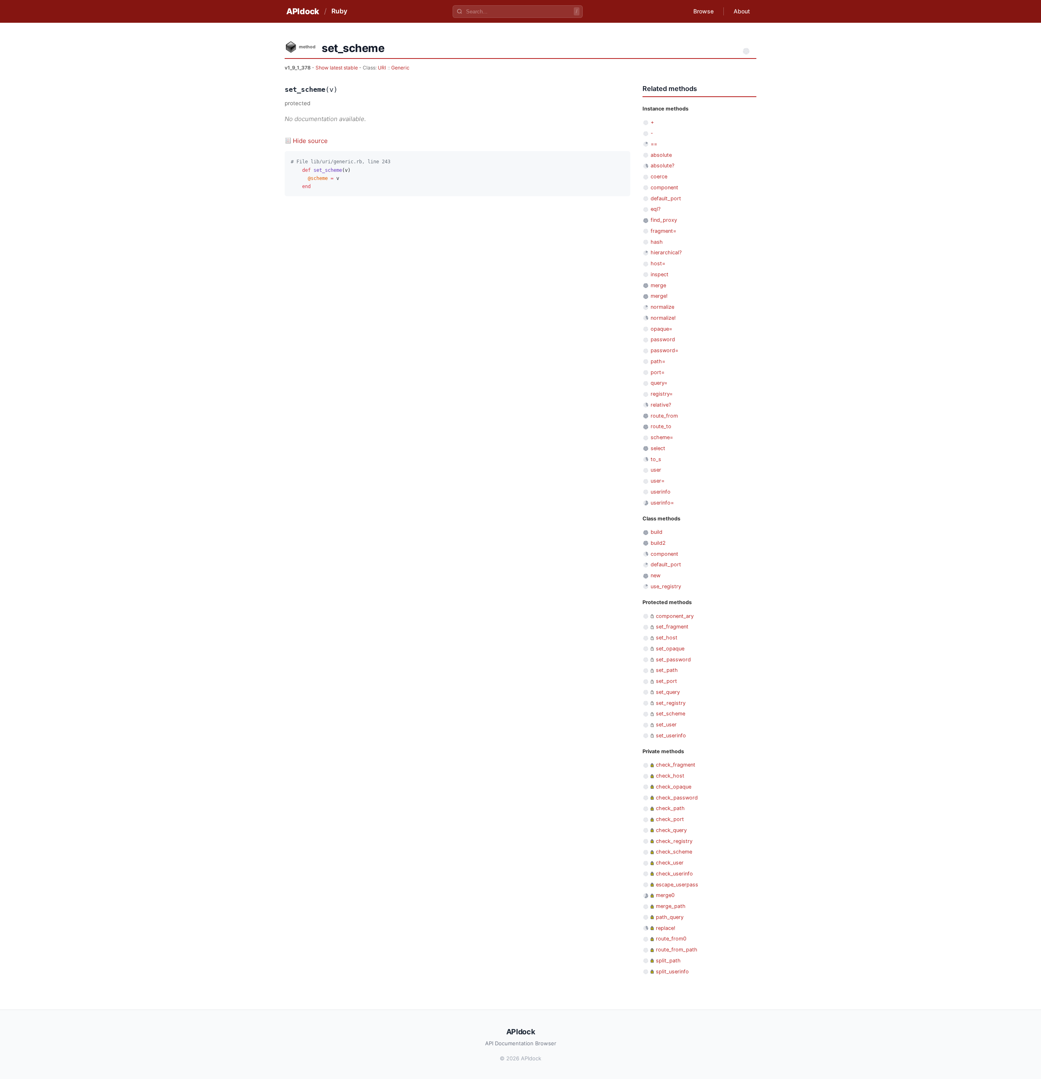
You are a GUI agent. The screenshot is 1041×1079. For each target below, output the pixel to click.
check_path (670, 808)
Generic (400, 68)
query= (659, 383)
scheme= (662, 437)
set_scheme (670, 714)
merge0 (665, 895)
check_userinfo (674, 874)
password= (664, 350)
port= (657, 372)
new (655, 575)
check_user (670, 863)
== (654, 144)
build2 (658, 543)
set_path (667, 670)
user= (657, 481)
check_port (670, 819)
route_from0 (671, 939)
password (663, 339)
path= (658, 361)
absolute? (662, 165)
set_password (673, 659)
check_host (670, 776)
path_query (670, 917)
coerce (659, 176)
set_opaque (670, 649)
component (664, 187)
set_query (668, 692)
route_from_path (676, 950)
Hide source (310, 141)
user (656, 470)
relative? (661, 405)
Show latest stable (337, 68)
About (742, 11)
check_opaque (673, 787)
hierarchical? (666, 252)
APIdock (302, 11)
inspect (660, 274)
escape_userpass (677, 885)
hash (657, 242)
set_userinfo (671, 735)
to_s (656, 459)
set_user (666, 725)
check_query (671, 830)
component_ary (675, 616)
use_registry (666, 586)
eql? (655, 209)
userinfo (661, 492)
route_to (661, 426)
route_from (664, 416)
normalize (662, 307)
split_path (668, 961)
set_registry (671, 703)
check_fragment (675, 765)
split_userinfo (672, 971)
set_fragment (672, 627)
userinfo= (662, 503)
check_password (677, 798)
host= (658, 263)
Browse (703, 11)
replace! (665, 928)
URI (382, 68)
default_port (666, 198)
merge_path (671, 906)
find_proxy (664, 220)
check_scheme (674, 852)
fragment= (663, 231)
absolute (661, 155)
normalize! (663, 318)
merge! (659, 296)
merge (658, 285)
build (656, 532)
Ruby (339, 11)
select (658, 448)
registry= (662, 394)
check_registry (674, 841)
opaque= (661, 329)
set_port (666, 681)
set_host (666, 638)
